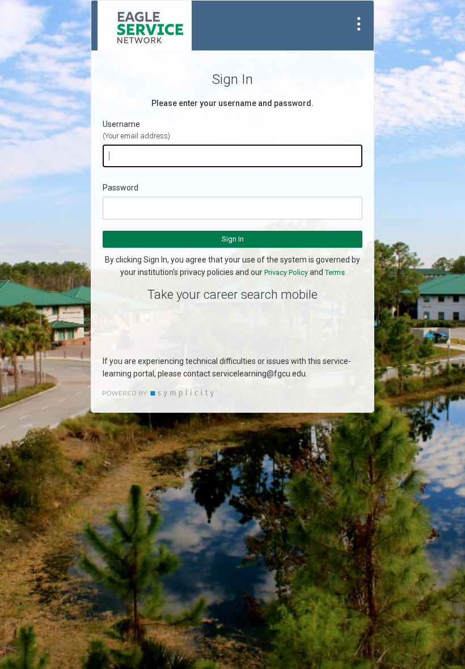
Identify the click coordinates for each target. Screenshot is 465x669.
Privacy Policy (286, 272)
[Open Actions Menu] (359, 23)
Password (120, 187)
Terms (335, 272)
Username (121, 124)
